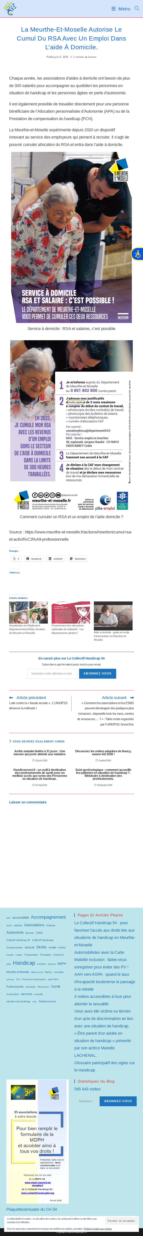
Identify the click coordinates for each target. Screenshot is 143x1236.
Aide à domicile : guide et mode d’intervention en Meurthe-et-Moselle (111, 636)
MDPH (62, 963)
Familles (19, 955)
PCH (18, 979)
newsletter (59, 972)
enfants (62, 947)
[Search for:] (135, 8)
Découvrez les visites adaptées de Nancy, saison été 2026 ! (103, 753)
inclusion (41, 964)
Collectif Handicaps (43, 940)
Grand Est (58, 954)
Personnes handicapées (34, 979)
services (26, 994)
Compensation (14, 947)
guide (8, 964)
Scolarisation (12, 994)
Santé (55, 986)
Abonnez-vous (98, 673)
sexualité (38, 994)
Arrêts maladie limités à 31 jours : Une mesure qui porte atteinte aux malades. (40, 753)
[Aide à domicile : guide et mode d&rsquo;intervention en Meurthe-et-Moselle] (113, 615)
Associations (34, 925)
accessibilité (20, 917)
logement (52, 964)
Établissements (47, 1001)
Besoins (30, 932)
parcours (10, 979)
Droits (41, 947)
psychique (31, 987)
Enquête (9, 955)
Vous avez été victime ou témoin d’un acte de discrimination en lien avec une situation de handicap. (103, 1018)
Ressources (43, 987)
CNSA (39, 932)
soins (34, 1001)
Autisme (50, 925)
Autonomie (14, 932)
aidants (18, 925)
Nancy (48, 972)
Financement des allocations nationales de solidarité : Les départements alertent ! (68, 629)
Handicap (24, 963)
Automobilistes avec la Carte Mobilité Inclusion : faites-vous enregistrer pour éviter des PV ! (101, 959)
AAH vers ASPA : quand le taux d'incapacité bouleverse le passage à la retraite (104, 981)
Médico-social (37, 972)
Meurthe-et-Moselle (17, 971)
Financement (31, 954)
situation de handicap (18, 1001)
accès (9, 925)
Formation (45, 954)
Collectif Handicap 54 (18, 940)
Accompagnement (48, 917)
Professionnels (15, 986)
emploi (52, 947)
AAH (8, 918)
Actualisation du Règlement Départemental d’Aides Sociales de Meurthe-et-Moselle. (27, 629)
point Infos (53, 979)
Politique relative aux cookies (98, 1229)
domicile (29, 947)
